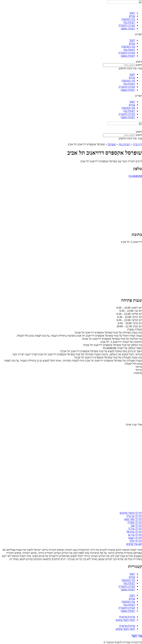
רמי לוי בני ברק (134, 515)
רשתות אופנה (128, 28)
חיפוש (139, 64)
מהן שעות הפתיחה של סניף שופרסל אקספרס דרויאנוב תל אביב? (108, 332)
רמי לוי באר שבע (133, 519)
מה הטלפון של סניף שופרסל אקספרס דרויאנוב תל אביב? (112, 345)
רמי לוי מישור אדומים (131, 512)
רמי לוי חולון (136, 540)
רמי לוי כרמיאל (134, 531)
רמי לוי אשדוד (134, 522)
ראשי (132, 12)
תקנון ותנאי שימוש (125, 619)
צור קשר (136, 635)
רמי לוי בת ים (135, 534)
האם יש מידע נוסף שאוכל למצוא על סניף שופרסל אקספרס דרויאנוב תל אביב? (101, 351)
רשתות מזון (129, 22)
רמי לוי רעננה (135, 537)
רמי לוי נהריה (135, 528)
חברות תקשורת (127, 25)
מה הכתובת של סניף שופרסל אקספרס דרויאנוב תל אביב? (112, 338)
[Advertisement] (71, 204)
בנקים (132, 16)
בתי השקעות (128, 19)
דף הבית (137, 144)
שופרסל (112, 144)
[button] (71, 34)
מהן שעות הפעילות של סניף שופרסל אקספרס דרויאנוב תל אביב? (108, 357)
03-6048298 (135, 176)
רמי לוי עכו (136, 525)
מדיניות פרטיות (127, 616)
